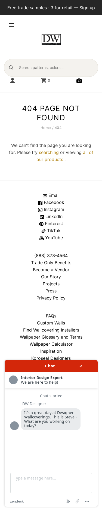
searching (49, 152)
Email (53, 195)
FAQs (51, 315)
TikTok (53, 230)
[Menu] (11, 25)
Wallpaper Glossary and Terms (51, 337)
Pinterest (53, 223)
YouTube (53, 237)
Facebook (53, 202)
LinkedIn (53, 216)
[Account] (12, 80)
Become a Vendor (51, 269)
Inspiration (51, 351)
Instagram (53, 209)
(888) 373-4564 (51, 255)
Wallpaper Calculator (51, 344)
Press (51, 291)
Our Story (51, 276)
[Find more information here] (51, 433)
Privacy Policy (51, 298)
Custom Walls (51, 323)
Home (46, 127)
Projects (51, 283)
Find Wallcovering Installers (51, 330)
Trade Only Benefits (51, 262)
